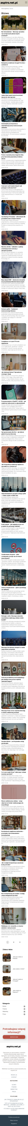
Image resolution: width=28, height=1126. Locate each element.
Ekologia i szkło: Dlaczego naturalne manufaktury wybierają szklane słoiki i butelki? (12, 618)
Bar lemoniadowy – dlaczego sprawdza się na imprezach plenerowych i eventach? (12, 33)
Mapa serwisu (14, 1120)
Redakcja (14, 1075)
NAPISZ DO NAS (14, 1037)
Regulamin (14, 1123)
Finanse (5, 1009)
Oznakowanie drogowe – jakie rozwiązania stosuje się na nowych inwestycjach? (11, 556)
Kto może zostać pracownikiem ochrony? (14, 1109)
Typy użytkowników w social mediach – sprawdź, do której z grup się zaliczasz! (14, 1105)
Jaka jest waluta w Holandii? (18, 957)
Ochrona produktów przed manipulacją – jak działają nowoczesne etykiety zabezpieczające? (13, 679)
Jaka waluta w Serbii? (18, 969)
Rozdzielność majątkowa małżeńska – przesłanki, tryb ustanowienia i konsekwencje (12, 833)
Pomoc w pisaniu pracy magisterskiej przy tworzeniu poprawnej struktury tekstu (12, 156)
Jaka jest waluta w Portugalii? (18, 980)
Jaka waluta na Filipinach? (17, 991)
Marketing (5, 1011)
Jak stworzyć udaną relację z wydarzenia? (14, 1100)
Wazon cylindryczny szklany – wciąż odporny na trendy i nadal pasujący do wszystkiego (12, 803)
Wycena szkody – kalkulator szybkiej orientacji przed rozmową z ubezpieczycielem (12, 248)
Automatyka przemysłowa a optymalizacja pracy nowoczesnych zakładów (11, 125)
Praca (4, 1014)
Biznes (4, 1006)
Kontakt (14, 1077)
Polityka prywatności (14, 1117)
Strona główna (5, 8)
